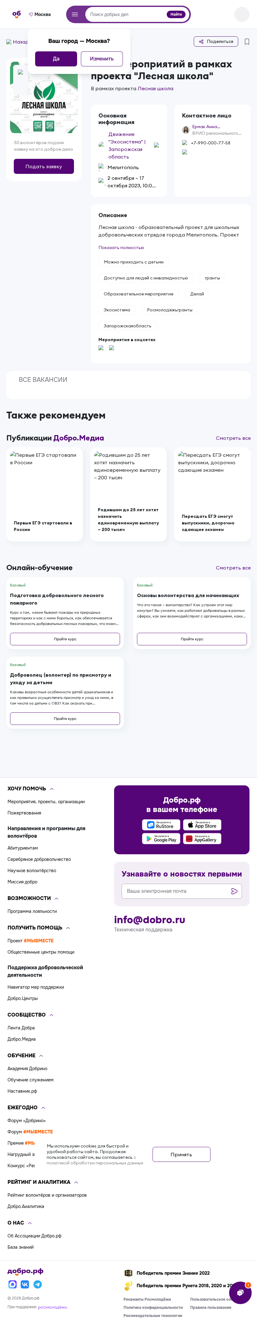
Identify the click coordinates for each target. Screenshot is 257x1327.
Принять (181, 1154)
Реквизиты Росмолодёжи (147, 1299)
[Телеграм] (38, 1284)
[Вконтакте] (25, 1284)
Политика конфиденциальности (153, 1307)
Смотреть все (233, 438)
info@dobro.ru (149, 920)
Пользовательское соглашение (219, 1299)
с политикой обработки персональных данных (95, 1160)
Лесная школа (155, 88)
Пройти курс (65, 639)
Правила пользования (210, 1307)
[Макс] (13, 1284)
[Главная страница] (17, 14)
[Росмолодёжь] (52, 1306)
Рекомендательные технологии (152, 1315)
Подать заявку (43, 166)
